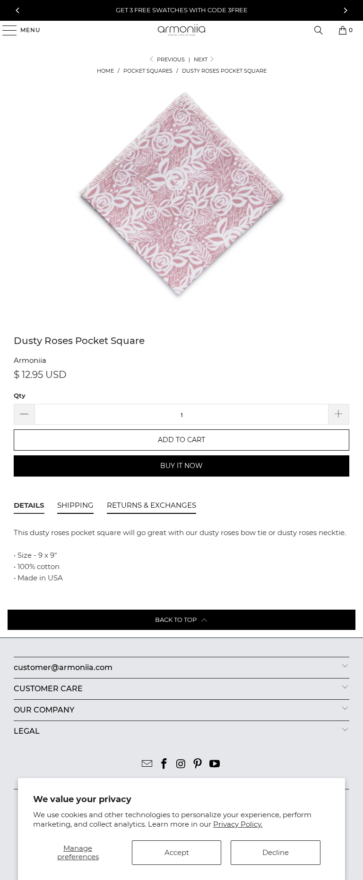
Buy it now (181, 465)
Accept (176, 852)
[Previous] (18, 10)
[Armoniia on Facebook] (164, 764)
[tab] (29, 507)
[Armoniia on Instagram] (181, 764)
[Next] (345, 10)
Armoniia (30, 360)
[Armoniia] (181, 30)
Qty (20, 395)
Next (201, 59)
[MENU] (5, 30)
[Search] (319, 30)
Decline (275, 852)
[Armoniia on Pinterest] (198, 764)
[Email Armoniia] (147, 764)
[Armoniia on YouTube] (215, 764)
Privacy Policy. (237, 824)
